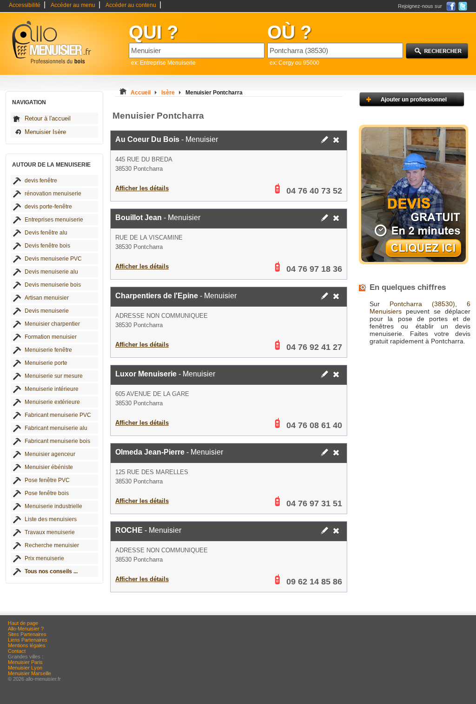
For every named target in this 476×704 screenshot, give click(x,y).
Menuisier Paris (25, 662)
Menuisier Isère (45, 131)
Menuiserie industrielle (53, 506)
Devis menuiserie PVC (53, 258)
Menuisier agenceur (50, 454)
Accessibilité (24, 5)
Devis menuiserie (47, 311)
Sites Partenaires (27, 634)
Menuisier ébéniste (49, 467)
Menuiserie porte (46, 363)
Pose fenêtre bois (47, 493)
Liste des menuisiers (51, 519)
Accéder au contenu (131, 5)
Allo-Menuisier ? (26, 628)
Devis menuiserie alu (51, 271)
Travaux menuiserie (50, 532)
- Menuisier (166, 139)
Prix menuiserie (44, 558)
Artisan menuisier (47, 298)
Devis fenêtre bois (47, 245)
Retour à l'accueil (48, 118)
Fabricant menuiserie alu (56, 428)
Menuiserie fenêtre (48, 350)
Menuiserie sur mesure (54, 376)
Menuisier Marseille (29, 673)
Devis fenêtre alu (46, 232)
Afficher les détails (142, 188)
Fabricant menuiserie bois (57, 441)
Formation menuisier (51, 337)
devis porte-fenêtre (48, 206)
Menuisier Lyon (25, 667)
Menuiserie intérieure (52, 389)
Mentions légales (27, 645)
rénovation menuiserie (53, 193)
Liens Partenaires (27, 640)
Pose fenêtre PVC (47, 480)
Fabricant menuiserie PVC (58, 415)
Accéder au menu (73, 5)
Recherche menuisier (52, 545)
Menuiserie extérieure (52, 402)
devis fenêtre (41, 180)
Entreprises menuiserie (54, 219)
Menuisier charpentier (52, 324)
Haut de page (23, 623)
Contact (17, 651)
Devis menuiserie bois (53, 285)
